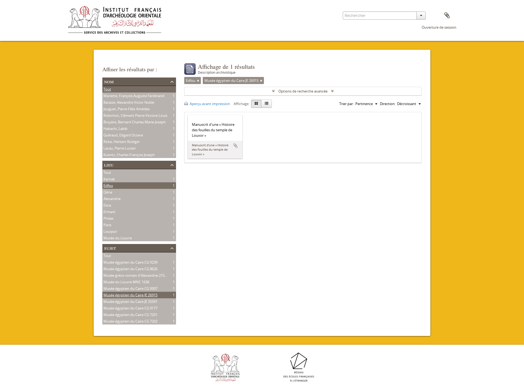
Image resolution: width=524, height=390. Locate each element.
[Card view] (256, 104)
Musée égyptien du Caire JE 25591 (130, 301)
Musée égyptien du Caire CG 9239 (130, 262)
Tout (107, 89)
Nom (109, 81)
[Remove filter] (198, 80)
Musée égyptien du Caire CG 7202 (130, 321)
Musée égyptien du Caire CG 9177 (130, 308)
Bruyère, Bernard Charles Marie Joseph (134, 122)
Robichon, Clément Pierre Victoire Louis (135, 115)
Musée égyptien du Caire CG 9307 (130, 288)
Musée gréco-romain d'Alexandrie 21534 (135, 275)
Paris (107, 224)
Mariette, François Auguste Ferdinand (133, 95)
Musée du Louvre (117, 238)
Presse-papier (447, 15)
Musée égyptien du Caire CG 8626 (130, 268)
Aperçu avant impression (209, 103)
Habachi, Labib (115, 128)
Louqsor (110, 231)
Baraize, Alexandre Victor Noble (128, 102)
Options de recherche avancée (303, 91)
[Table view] (266, 104)
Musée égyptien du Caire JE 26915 (130, 295)
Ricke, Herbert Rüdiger (121, 141)
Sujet (110, 247)
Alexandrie (112, 198)
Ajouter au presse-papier (235, 145)
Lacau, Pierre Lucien (119, 148)
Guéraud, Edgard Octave (123, 135)
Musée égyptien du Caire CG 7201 (130, 314)
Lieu (109, 164)
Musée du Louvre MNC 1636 (126, 281)
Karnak (109, 179)
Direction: (387, 103)
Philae (108, 218)
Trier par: (346, 103)
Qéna (107, 192)
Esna (107, 205)
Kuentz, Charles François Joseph (129, 154)
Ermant (109, 211)
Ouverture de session (439, 27)
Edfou (108, 185)
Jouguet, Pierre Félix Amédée (126, 108)
